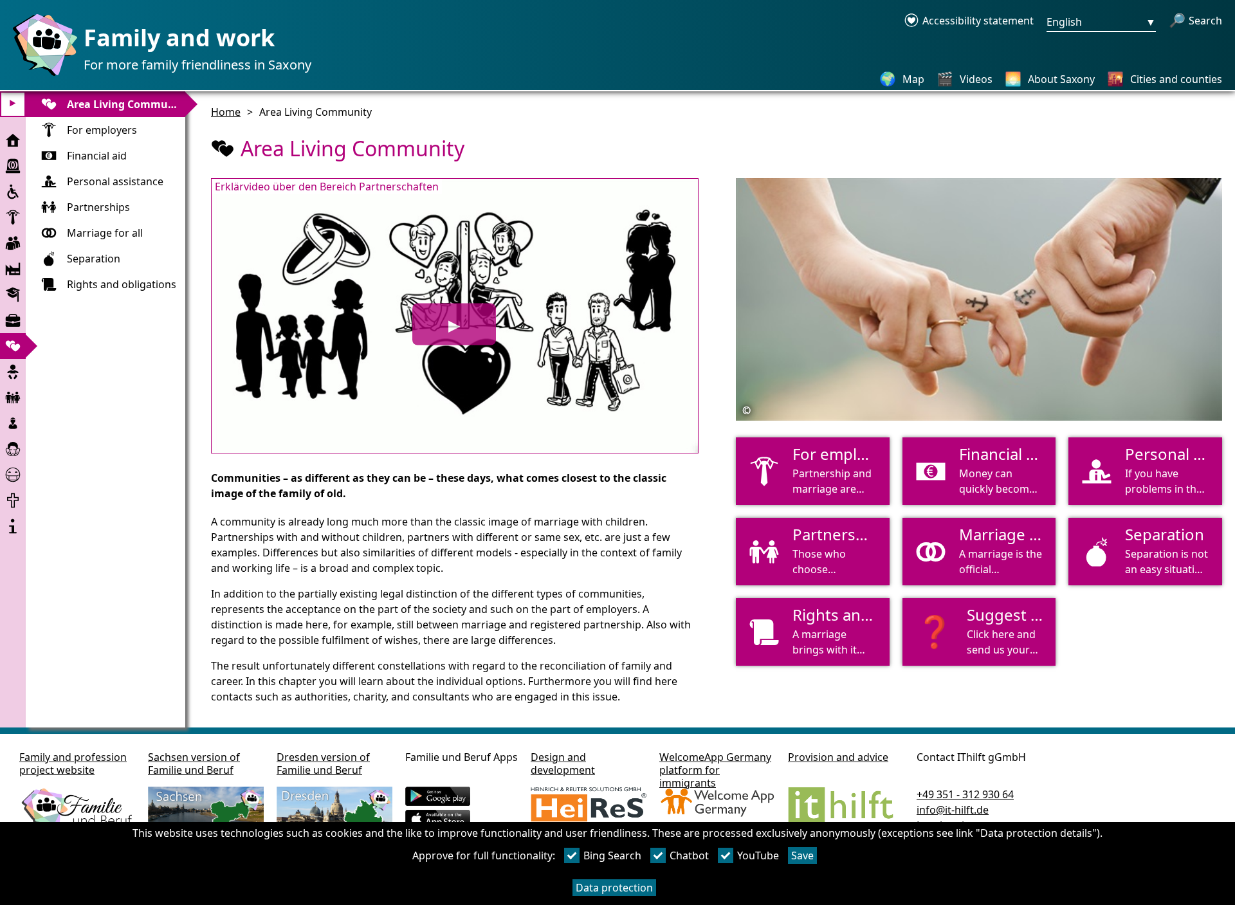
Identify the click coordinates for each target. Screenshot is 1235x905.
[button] (979, 632)
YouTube (758, 855)
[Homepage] (42, 75)
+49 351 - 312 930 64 (965, 794)
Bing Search (612, 855)
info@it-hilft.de (953, 810)
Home (226, 112)
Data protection (614, 888)
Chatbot (689, 855)
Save (802, 855)
